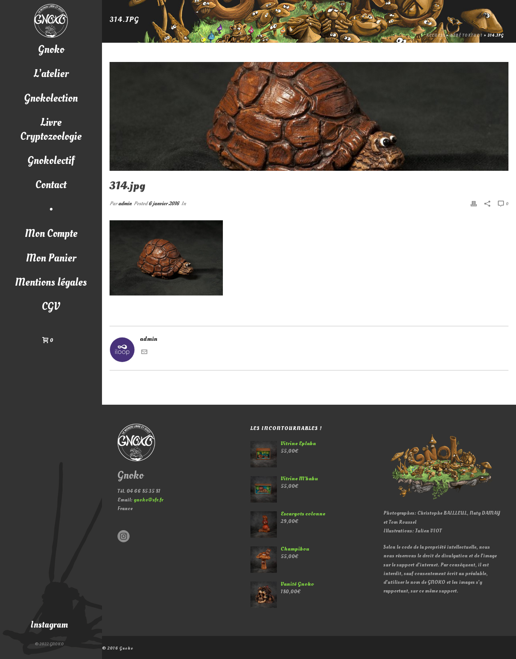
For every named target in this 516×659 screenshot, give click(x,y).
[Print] (474, 203)
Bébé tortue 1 (466, 35)
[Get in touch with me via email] (144, 353)
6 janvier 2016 (163, 203)
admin (124, 203)
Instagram (49, 625)
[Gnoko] (51, 21)
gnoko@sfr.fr (148, 499)
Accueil (435, 35)
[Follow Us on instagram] (123, 536)
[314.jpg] (309, 116)
